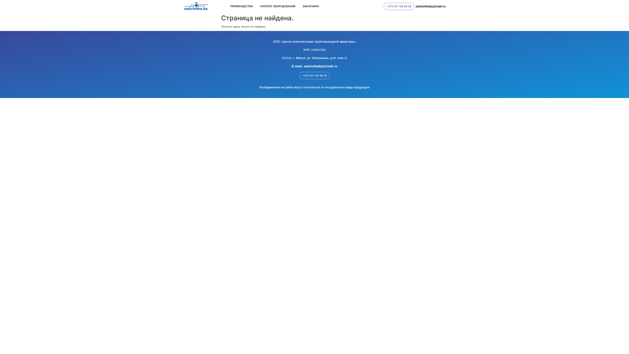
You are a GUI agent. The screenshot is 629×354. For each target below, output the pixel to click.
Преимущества (241, 6)
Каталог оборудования (277, 6)
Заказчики (311, 6)
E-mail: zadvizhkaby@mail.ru (314, 66)
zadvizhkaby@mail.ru (431, 6)
